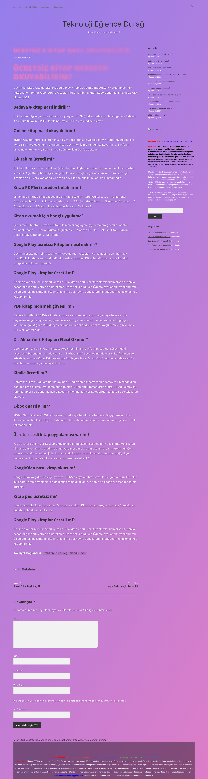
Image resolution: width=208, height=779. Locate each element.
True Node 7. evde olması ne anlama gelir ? (164, 95)
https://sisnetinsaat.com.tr (58, 739)
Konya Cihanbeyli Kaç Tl (26, 586)
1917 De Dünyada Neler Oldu (159, 232)
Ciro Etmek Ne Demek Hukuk (159, 249)
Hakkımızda (58, 7)
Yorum (16, 618)
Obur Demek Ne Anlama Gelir (159, 241)
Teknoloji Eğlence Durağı (104, 24)
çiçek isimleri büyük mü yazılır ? (160, 54)
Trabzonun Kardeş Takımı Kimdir (65, 553)
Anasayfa (17, 7)
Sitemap (102, 739)
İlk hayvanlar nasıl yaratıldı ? (159, 88)
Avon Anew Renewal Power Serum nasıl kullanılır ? (167, 74)
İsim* (16, 656)
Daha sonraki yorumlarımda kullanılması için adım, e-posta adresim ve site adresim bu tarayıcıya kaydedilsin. (71, 701)
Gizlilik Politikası (30, 7)
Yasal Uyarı (45, 7)
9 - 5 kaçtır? (20, 709)
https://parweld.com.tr (85, 739)
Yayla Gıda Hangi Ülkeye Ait (123, 586)
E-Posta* (18, 670)
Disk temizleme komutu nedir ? (160, 108)
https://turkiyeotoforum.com (28, 739)
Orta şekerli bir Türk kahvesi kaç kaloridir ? (164, 102)
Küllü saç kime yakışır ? (157, 115)
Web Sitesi (18, 685)
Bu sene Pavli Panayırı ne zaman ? (161, 81)
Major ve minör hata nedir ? (158, 61)
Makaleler (28, 569)
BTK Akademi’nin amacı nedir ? (160, 68)
